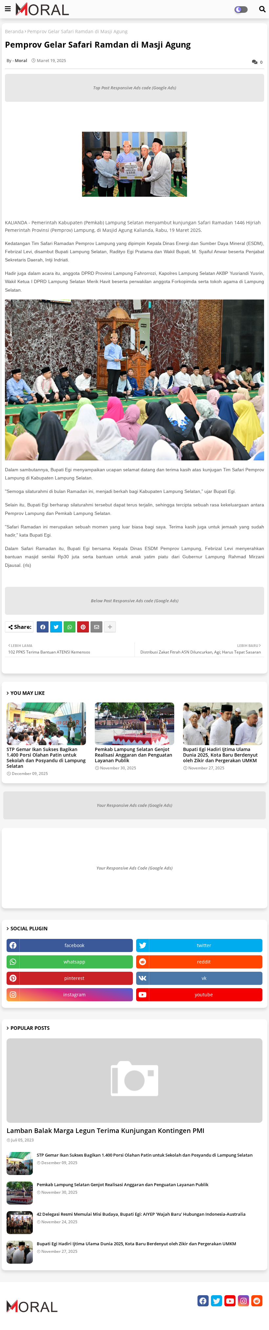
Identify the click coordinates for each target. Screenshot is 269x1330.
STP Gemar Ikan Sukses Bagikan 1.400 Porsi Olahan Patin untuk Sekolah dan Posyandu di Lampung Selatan (46, 757)
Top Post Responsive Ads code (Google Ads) (134, 88)
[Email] (96, 626)
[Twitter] (56, 626)
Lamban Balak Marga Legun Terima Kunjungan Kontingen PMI (105, 1130)
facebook (74, 945)
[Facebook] (43, 626)
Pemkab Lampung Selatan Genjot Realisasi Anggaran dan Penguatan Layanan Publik (133, 754)
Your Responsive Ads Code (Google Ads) (134, 868)
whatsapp (74, 962)
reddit (204, 962)
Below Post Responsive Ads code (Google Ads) (134, 601)
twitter (204, 945)
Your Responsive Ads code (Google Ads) (134, 805)
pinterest (74, 978)
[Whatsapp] (69, 626)
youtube (204, 994)
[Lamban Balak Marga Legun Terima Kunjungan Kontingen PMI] (134, 1080)
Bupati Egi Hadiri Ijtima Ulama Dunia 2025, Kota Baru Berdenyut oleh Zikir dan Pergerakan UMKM (220, 754)
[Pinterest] (83, 626)
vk (204, 978)
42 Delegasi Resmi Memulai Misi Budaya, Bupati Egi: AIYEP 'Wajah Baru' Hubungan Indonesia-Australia (141, 1214)
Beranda (14, 31)
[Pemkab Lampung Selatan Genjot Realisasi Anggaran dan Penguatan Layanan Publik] (20, 1193)
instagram (74, 994)
